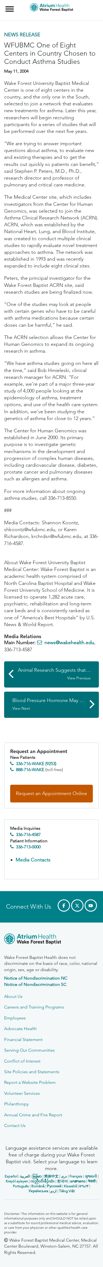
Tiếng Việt (67, 1191)
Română (37, 1186)
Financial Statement (23, 1039)
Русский (54, 1186)
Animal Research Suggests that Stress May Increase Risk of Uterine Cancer (58, 673)
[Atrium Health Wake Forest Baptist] (51, 939)
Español (11, 1176)
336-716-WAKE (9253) (36, 763)
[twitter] (77, 905)
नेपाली (92, 1181)
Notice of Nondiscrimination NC (35, 978)
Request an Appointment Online (51, 793)
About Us (13, 996)
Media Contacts (33, 860)
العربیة (25, 1176)
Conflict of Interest (22, 1061)
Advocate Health (20, 1028)
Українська (38, 1191)
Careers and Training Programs (34, 1007)
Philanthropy (16, 1104)
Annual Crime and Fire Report (33, 1114)
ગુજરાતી (91, 1176)
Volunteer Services (22, 1093)
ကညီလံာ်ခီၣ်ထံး (42, 1181)
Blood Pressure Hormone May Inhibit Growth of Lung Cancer (55, 704)
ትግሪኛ (83, 1186)
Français (75, 1176)
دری (64, 1176)
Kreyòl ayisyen (17, 1181)
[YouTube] (91, 905)
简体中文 (51, 1176)
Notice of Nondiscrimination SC (35, 984)
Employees (15, 1018)
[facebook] (64, 905)
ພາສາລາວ (77, 1181)
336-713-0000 (28, 846)
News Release (22, 35)
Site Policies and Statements (31, 1071)
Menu (10, 6)
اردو (54, 1191)
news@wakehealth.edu (69, 643)
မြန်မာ (37, 1176)
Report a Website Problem (30, 1082)
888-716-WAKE (30, 769)
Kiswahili (70, 1186)
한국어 (62, 1181)
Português (21, 1186)
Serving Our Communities (29, 1050)
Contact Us (15, 1125)
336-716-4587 (28, 834)
